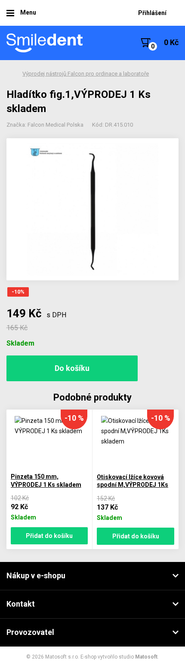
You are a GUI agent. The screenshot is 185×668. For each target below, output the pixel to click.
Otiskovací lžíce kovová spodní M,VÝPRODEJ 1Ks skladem (132, 485)
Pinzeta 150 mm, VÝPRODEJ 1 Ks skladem (46, 480)
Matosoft (146, 657)
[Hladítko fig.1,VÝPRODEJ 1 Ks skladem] (93, 209)
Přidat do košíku (49, 535)
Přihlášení (152, 12)
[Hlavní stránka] (45, 42)
